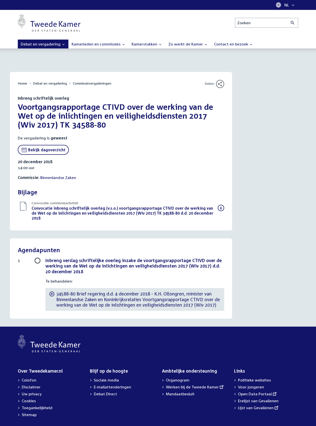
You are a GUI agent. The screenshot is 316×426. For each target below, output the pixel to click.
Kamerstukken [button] (145, 44)
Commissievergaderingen (92, 83)
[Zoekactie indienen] (292, 23)
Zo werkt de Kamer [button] (186, 44)
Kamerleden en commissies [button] (96, 44)
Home (22, 83)
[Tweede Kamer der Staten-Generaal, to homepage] (49, 23)
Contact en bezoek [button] (231, 44)
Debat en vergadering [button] (41, 44)
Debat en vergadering (50, 83)
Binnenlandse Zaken (58, 177)
